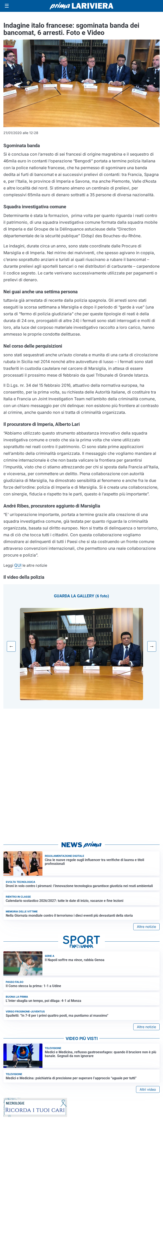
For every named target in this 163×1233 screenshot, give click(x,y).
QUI (17, 565)
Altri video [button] (148, 1089)
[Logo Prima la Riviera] (81, 5)
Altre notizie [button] (146, 926)
